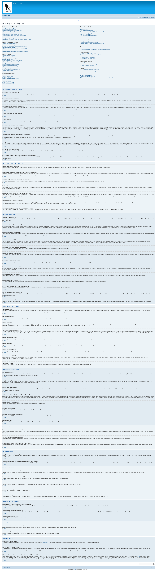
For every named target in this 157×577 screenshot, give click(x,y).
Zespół (125, 567)
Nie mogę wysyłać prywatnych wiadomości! (88, 41)
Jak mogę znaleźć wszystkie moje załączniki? (89, 70)
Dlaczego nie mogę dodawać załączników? (11, 64)
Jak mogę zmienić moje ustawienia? (9, 43)
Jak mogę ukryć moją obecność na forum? (10, 31)
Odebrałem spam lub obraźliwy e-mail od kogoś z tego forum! (92, 43)
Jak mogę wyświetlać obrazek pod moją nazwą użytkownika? (14, 48)
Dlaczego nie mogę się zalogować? (9, 28)
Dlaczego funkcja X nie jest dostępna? (87, 76)
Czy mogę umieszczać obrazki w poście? (10, 78)
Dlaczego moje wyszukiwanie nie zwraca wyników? (90, 54)
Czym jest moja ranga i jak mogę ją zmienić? (11, 49)
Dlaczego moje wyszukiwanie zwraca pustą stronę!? (90, 56)
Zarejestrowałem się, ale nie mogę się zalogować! (12, 34)
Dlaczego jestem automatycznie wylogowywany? (12, 30)
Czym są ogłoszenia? (6, 81)
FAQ (140, 17)
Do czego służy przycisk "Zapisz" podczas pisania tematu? (14, 68)
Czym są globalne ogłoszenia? (8, 79)
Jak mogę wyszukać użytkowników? (87, 57)
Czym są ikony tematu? (7, 84)
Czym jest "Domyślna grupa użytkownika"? (88, 35)
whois (138, 556)
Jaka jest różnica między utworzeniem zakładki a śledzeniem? (92, 62)
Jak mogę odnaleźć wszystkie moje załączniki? (89, 69)
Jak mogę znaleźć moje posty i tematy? (88, 58)
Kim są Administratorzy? (85, 28)
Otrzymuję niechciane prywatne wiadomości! (89, 42)
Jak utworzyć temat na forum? (8, 55)
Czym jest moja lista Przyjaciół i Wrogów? (88, 47)
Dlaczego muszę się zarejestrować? (9, 29)
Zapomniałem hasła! (6, 33)
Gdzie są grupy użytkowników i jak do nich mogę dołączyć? (92, 31)
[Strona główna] (7, 7)
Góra (5, 95)
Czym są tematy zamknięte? (8, 83)
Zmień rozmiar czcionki (153, 15)
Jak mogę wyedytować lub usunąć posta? (10, 56)
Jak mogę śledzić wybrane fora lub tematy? (88, 64)
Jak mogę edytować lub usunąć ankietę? (10, 61)
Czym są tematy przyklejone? (8, 82)
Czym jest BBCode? (6, 74)
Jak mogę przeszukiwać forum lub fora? (88, 53)
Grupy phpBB (45, 542)
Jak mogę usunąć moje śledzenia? (87, 65)
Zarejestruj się (145, 17)
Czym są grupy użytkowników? (86, 30)
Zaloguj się (152, 17)
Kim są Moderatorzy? (84, 29)
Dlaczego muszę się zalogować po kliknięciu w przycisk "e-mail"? (15, 51)
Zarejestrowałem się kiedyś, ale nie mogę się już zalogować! (14, 35)
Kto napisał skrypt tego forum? (86, 75)
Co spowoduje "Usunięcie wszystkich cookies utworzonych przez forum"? (17, 39)
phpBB (74, 569)
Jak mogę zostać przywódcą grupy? (87, 33)
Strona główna (7, 15)
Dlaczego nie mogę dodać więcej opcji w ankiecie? (12, 60)
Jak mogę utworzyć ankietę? (8, 59)
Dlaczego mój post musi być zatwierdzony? (11, 69)
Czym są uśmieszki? (6, 77)
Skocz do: (136, 563)
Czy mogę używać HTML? (7, 76)
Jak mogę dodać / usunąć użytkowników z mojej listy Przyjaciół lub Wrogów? (95, 49)
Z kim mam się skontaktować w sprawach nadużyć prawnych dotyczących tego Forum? (97, 77)
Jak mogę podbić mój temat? (8, 70)
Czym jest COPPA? (6, 36)
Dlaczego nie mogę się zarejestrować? (10, 38)
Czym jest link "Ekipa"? (84, 36)
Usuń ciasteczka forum (131, 567)
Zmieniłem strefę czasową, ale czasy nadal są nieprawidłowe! (14, 46)
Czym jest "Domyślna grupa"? (86, 34)
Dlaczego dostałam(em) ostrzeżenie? (9, 65)
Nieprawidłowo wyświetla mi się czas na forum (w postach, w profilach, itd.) (17, 44)
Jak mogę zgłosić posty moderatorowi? (10, 66)
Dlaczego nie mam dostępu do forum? (9, 63)
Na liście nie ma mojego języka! (8, 47)
